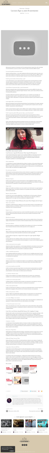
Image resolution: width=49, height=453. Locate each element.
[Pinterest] (39, 391)
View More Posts (40, 396)
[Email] (42, 391)
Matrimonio (27, 8)
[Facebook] (22, 445)
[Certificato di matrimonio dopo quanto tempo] (42, 423)
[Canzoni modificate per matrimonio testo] (6, 423)
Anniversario (22, 8)
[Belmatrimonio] (6, 3)
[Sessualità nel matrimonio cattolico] (18, 423)
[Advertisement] (24, 22)
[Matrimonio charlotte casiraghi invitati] (30, 423)
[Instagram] (26, 445)
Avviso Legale (27, 451)
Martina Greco (22, 13)
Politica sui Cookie (32, 451)
